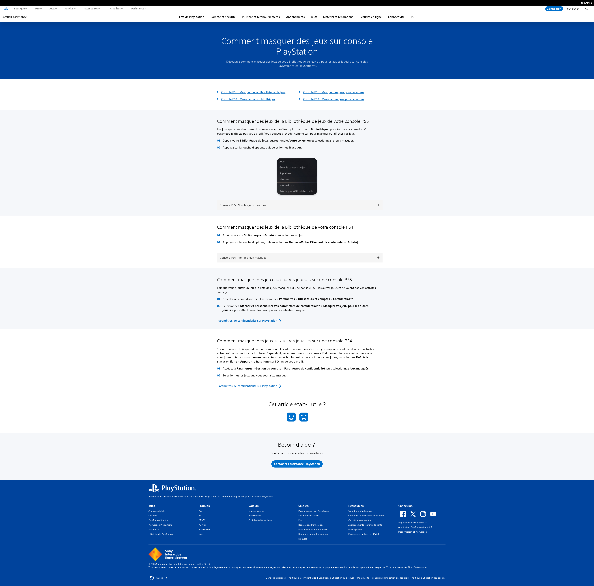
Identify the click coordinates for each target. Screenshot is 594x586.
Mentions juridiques (276, 577)
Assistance (137, 8)
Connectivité (396, 17)
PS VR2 (201, 520)
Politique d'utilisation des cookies (428, 577)
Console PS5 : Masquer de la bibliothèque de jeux (253, 92)
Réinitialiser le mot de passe (312, 529)
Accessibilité (254, 515)
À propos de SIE (156, 510)
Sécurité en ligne (371, 17)
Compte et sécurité (223, 17)
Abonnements (295, 17)
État (300, 520)
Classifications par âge (359, 520)
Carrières (152, 515)
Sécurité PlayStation (308, 515)
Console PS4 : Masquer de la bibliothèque (248, 99)
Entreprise (153, 529)
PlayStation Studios (158, 520)
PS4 (200, 515)
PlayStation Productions (160, 524)
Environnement (256, 510)
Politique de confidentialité (302, 577)
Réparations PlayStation (310, 524)
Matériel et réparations (338, 17)
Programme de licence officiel (363, 534)
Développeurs (355, 529)
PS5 (37, 8)
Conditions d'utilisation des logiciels (390, 577)
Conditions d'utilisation (360, 510)
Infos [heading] (151, 506)
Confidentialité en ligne (260, 520)
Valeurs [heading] (253, 506)
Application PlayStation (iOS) (412, 522)
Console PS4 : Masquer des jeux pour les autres (333, 99)
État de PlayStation (191, 17)
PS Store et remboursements (261, 17)
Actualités (114, 8)
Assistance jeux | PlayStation (201, 496)
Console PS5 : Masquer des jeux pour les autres (333, 92)
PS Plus (69, 8)
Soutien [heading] (303, 506)
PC (412, 17)
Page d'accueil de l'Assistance (313, 510)
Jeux (52, 8)
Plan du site (363, 577)
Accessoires (91, 8)
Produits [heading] (204, 506)
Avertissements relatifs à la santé (365, 524)
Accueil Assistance (14, 17)
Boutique (19, 8)
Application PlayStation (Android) (415, 527)
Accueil (152, 496)
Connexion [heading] (405, 506)
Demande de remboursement (313, 534)
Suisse (159, 578)
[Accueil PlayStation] (6, 9)
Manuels (302, 538)
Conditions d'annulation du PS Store (366, 515)
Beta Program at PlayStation (412, 531)
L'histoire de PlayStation (160, 534)
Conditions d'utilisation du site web (337, 577)
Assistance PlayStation (171, 496)
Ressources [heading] (356, 506)
